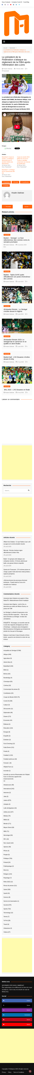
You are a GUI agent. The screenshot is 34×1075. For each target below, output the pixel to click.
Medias (6, 816)
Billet (5, 670)
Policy (9, 1072)
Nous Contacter (6, 2)
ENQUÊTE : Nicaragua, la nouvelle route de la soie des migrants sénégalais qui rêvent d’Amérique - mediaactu (16, 625)
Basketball (6, 71)
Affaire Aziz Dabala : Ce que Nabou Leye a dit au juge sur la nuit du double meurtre (17, 543)
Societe (6, 905)
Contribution (7, 693)
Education (6, 728)
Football (6, 755)
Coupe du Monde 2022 (10, 697)
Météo (5, 819)
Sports (5, 909)
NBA (5, 831)
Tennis (5, 916)
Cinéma (6, 685)
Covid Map (26, 2)
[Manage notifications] (30, 1071)
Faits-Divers (7, 747)
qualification (25, 182)
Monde (6, 823)
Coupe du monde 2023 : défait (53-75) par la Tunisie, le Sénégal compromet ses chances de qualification (23, 160)
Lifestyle (6, 804)
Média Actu (5, 991)
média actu (7, 812)
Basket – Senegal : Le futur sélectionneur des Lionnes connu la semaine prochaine (16, 240)
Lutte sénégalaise (9, 808)
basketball (7, 182)
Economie (6, 720)
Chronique (7, 681)
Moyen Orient (7, 827)
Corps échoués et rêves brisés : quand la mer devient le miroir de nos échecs (17, 637)
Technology (7, 912)
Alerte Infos (7, 662)
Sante (5, 889)
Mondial (16, 182)
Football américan (9, 759)
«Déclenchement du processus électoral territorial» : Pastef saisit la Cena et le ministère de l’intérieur (15, 582)
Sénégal (6, 185)
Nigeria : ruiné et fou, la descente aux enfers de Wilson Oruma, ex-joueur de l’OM (16, 606)
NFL (5, 839)
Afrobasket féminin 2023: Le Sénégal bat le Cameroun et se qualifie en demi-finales (15, 342)
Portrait (6, 862)
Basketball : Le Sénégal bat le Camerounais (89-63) (8, 171)
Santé (5, 893)
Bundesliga (7, 677)
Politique (6, 858)
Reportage (7, 878)
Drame (6, 716)
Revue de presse (9, 885)
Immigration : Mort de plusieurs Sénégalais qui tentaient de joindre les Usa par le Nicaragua (17, 629)
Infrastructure (7, 785)
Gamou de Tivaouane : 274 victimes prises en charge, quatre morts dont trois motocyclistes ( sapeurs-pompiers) (17, 572)
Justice (6, 800)
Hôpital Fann (7, 766)
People (6, 854)
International (7, 788)
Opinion (6, 847)
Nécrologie (7, 835)
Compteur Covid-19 (17, 2)
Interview (6, 792)
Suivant (26, 206)
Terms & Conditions (18, 1072)
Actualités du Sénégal (10, 650)
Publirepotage (8, 866)
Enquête (6, 736)
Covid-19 (6, 701)
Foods (5, 751)
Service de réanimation (10, 901)
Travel (5, 924)
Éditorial (6, 724)
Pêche (5, 850)
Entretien (6, 739)
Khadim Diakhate (7, 68)
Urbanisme (7, 928)
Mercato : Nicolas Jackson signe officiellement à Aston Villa (13, 551)
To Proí (6, 920)
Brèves (6, 673)
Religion (6, 874)
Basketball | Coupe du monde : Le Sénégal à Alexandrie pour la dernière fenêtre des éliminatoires (8, 160)
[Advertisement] (17, 462)
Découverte (7, 708)
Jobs (5, 796)
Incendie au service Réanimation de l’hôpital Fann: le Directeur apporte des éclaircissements (17, 776)
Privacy (4, 1072)
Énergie (6, 732)
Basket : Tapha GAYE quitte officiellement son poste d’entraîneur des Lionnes (17, 277)
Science (6, 897)
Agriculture (7, 658)
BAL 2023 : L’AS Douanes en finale (17, 390)
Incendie (6, 770)
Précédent (8, 206)
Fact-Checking (8, 743)
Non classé (7, 843)
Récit (5, 870)
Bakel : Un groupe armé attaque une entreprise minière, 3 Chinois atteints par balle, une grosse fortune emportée (15, 561)
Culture (6, 705)
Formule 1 (6, 763)
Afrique (6, 654)
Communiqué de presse (11, 689)
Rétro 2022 (7, 881)
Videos (6, 932)
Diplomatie (7, 712)
